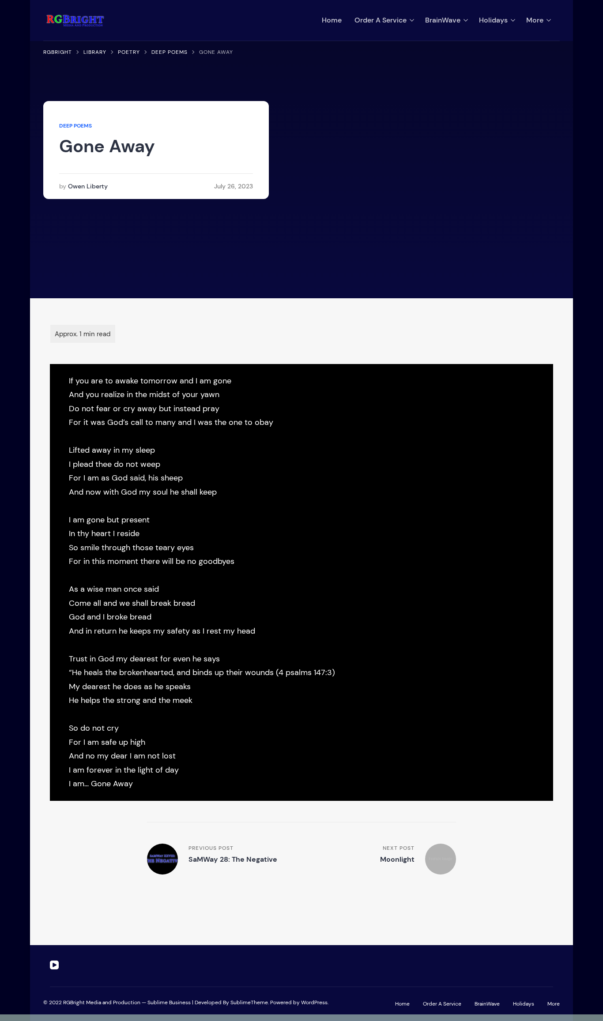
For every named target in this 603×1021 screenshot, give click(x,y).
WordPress (314, 1002)
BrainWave (442, 20)
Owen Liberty (88, 186)
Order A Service (380, 20)
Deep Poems (75, 126)
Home (332, 20)
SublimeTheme (249, 1002)
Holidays (493, 20)
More (534, 20)
